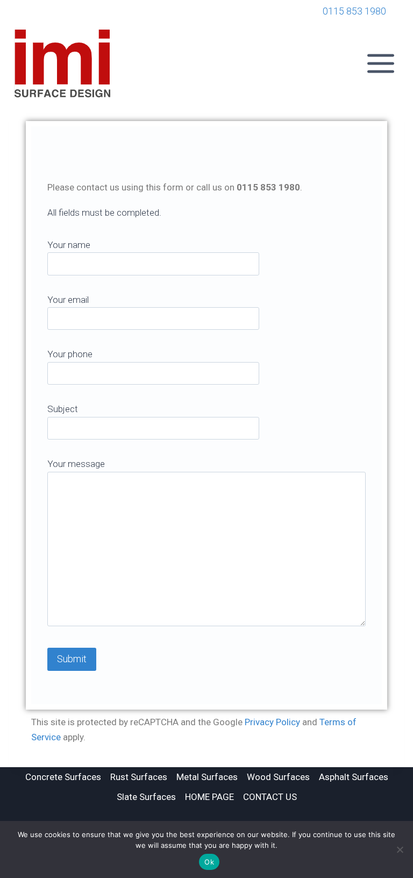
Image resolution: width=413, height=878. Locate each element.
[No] (399, 849)
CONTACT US (270, 796)
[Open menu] (382, 64)
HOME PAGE (209, 796)
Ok (209, 862)
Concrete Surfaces (63, 776)
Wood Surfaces (278, 776)
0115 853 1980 (354, 11)
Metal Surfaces (207, 776)
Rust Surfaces (138, 776)
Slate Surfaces (146, 796)
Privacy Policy (272, 722)
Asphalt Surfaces (353, 776)
